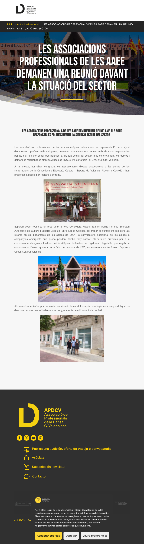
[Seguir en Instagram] (40, 438)
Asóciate (38, 457)
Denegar (71, 535)
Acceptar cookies (48, 535)
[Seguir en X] (26, 438)
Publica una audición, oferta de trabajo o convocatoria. (72, 448)
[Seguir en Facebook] (19, 438)
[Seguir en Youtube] (33, 438)
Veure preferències (95, 535)
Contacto (38, 476)
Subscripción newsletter (49, 467)
